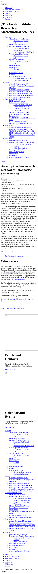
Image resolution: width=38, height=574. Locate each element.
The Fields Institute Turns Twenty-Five (22, 131)
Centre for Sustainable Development (21, 95)
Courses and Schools (16, 73)
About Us (8, 8)
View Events (9, 427)
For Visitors (13, 155)
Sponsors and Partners (12, 10)
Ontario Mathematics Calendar (19, 157)
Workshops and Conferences (18, 54)
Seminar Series (14, 67)
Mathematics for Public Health (24, 52)
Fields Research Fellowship (23, 105)
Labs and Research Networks (19, 46)
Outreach (12, 75)
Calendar (8, 13)
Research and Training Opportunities (21, 142)
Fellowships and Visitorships (18, 103)
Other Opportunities (20, 148)
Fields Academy (14, 65)
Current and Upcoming (21, 41)
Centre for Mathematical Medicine (20, 91)
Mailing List (9, 17)
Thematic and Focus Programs (19, 39)
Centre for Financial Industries (19, 90)
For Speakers (13, 154)
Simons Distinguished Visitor (19, 112)
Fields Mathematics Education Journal (22, 133)
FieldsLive (8, 15)
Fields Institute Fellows (17, 101)
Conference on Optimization (14, 256)
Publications (9, 125)
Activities (8, 37)
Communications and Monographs (20, 129)
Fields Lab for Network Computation (21, 49)
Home (3, 161)
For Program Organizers (17, 150)
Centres (7, 82)
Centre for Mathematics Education (20, 93)
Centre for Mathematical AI (18, 84)
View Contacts (10, 369)
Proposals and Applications (18, 140)
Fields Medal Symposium (17, 44)
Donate (7, 19)
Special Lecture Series (16, 59)
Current (16, 69)
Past (15, 43)
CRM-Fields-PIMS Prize (17, 122)
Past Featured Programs (17, 76)
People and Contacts (12, 11)
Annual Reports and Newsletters (20, 127)
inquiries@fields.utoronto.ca (15, 308)
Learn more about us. (18, 279)
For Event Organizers (16, 152)
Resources (8, 138)
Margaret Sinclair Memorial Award (21, 123)
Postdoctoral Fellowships (22, 107)
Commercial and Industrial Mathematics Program (22, 79)
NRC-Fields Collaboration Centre (20, 97)
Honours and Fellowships (13, 99)
